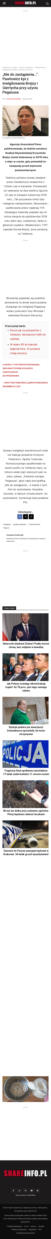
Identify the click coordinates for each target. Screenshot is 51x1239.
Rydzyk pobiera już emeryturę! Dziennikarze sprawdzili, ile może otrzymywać (26, 731)
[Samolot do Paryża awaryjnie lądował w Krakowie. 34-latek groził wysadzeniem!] (25, 834)
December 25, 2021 (11, 386)
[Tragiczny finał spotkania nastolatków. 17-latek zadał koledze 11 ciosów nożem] (25, 754)
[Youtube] (31, 1190)
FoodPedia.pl (31, 1195)
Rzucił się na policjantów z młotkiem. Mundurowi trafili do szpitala (28, 335)
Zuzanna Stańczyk (14, 99)
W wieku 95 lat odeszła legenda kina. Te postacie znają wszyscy (25, 349)
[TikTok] (19, 1190)
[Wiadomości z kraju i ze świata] (25, 3)
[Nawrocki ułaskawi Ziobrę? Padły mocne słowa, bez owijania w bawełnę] (25, 627)
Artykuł (15, 67)
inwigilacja (7, 524)
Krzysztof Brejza (34, 524)
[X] (25, 516)
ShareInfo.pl (6, 67)
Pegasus (6, 528)
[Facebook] (19, 516)
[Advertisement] (25, 37)
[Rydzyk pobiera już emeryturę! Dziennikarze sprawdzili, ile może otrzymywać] (25, 710)
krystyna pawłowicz (19, 524)
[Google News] (37, 1190)
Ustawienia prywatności (25, 1233)
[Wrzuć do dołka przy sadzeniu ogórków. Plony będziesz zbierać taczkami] (25, 794)
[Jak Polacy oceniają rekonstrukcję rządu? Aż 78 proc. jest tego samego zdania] (25, 667)
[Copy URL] (31, 516)
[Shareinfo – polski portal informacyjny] (25, 1173)
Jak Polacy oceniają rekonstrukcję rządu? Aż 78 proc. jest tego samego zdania (26, 687)
